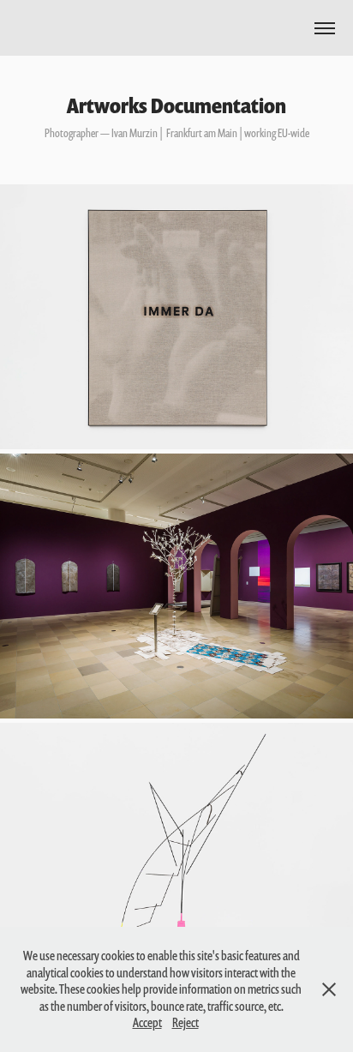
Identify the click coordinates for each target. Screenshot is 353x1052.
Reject (185, 1022)
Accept (147, 1022)
